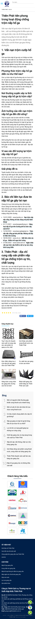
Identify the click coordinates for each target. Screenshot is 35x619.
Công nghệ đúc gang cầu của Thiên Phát (13, 554)
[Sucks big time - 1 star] (3, 313)
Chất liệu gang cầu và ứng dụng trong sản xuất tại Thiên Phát (19, 436)
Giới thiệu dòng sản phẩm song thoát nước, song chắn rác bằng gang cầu (19, 450)
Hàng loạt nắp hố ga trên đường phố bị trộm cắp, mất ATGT (17, 226)
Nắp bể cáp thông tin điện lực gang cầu (13, 571)
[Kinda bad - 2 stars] (4, 313)
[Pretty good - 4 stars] (8, 313)
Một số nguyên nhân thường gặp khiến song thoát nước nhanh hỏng (18, 401)
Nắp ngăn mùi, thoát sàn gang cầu (11, 574)
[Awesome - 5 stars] (10, 313)
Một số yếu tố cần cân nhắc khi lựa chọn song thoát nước (18, 408)
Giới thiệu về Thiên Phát (8, 548)
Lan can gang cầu (6, 580)
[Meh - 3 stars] (6, 313)
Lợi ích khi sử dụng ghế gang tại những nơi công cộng (17, 429)
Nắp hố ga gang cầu (7, 565)
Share (23, 316)
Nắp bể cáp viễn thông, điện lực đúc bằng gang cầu (19, 443)
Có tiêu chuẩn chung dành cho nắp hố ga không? (19, 415)
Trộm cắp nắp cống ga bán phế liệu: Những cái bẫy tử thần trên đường (18, 233)
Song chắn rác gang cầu (8, 568)
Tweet (30, 316)
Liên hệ (4, 557)
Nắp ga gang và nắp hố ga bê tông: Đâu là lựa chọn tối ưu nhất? (18, 422)
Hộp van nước (5, 577)
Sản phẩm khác (6, 583)
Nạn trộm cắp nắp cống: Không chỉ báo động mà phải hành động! (18, 219)
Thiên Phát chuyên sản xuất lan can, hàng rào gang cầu (19, 457)
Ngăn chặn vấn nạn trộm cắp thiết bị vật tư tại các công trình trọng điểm (18, 245)
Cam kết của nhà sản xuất (9, 551)
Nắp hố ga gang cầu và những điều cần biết (18, 464)
